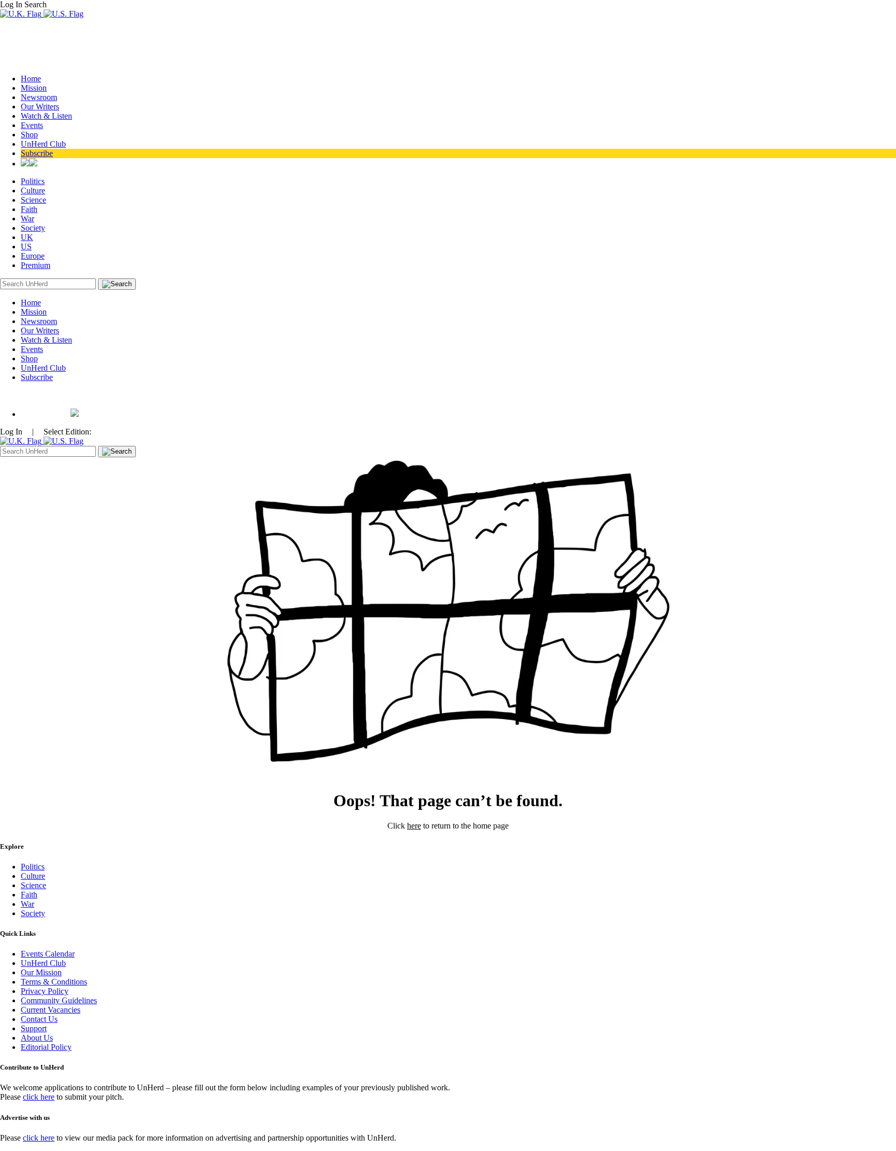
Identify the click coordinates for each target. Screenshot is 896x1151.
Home (31, 78)
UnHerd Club (43, 143)
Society (33, 227)
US (26, 246)
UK (27, 237)
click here (38, 1096)
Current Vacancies (50, 1009)
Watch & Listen (46, 115)
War (27, 218)
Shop (29, 134)
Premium (35, 265)
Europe (33, 255)
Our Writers (40, 106)
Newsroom (39, 97)
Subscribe (37, 153)
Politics (33, 181)
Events (32, 125)
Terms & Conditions (54, 981)
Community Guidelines (59, 1000)
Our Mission (41, 972)
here (414, 825)
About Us (37, 1037)
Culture (33, 190)
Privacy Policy (44, 991)
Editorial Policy (46, 1047)
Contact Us (39, 1019)
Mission (34, 87)
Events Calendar (48, 953)
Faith (29, 209)
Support (34, 1028)
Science (33, 199)
